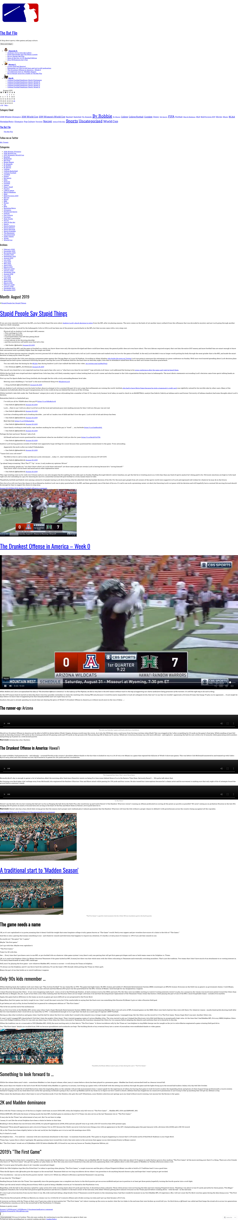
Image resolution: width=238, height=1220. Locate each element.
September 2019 (10, 256)
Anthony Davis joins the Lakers (19, 53)
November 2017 (9, 290)
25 (14, 101)
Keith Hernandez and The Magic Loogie (22, 54)
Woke (6, 238)
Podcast (7, 213)
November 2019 (10, 253)
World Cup (110, 121)
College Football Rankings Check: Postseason (24, 80)
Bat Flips (7, 160)
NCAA (232, 117)
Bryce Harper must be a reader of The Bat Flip (24, 73)
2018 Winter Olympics (10, 117)
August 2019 (8, 258)
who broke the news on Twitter (119, 358)
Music (225, 117)
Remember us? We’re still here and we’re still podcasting (29, 68)
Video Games (9, 236)
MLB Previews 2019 (208, 117)
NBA (5, 201)
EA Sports (163, 117)
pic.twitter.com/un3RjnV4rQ (96, 363)
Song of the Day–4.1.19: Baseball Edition (22, 58)
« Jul (1, 105)
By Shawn (116, 117)
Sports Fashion (9, 226)
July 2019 (7, 260)
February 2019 (9, 269)
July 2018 (7, 276)
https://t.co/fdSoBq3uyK (46, 401)
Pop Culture (29, 121)
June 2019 (7, 262)
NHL (5, 206)
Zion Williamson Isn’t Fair (17, 60)
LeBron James (9, 190)
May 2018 (7, 279)
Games (6, 185)
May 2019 (7, 263)
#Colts (35, 363)
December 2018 (9, 272)
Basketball (78, 117)
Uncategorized (90, 121)
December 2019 (9, 251)
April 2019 (8, 265)
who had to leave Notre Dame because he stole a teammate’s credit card (149, 388)
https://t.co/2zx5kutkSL (93, 427)
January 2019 (8, 270)
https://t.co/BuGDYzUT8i (90, 437)
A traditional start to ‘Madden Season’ (21, 72)
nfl (5, 205)
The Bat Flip (8, 33)
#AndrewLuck (64, 381)
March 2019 (8, 267)
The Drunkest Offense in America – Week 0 (24, 70)
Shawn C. (26, 812)
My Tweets (4, 142)
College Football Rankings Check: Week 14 (23, 84)
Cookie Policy (51, 1219)
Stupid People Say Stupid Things (33, 313)
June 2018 (7, 278)
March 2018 (8, 283)
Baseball (69, 117)
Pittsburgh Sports (10, 212)
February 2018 (9, 285)
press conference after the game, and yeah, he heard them (156, 370)
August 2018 (8, 274)
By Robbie (102, 116)
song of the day (59, 122)
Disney (156, 117)
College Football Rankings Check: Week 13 (23, 85)
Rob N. (14, 488)
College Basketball (11, 171)
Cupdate (148, 117)
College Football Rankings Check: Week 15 (23, 82)
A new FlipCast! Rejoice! (16, 66)
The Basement (9, 233)
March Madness (189, 117)
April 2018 (8, 281)
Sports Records (9, 229)
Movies (219, 117)
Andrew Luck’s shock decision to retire (78, 323)
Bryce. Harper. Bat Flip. (16, 56)
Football (179, 117)
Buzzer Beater (9, 162)
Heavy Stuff (8, 187)
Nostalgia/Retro (7, 122)
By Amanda (87, 117)
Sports (72, 121)
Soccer (47, 121)
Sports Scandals (10, 231)
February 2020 (9, 249)
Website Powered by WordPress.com (14, 1211)
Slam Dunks (8, 219)
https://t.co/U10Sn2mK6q (24, 421)
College (124, 117)
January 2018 (8, 286)
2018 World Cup (30, 117)
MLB (198, 117)
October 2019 (9, 255)
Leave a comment (40, 488)
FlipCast (7, 182)
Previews (39, 122)
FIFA (171, 116)
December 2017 (9, 288)
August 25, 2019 (29, 345)
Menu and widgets (6, 44)
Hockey (7, 189)
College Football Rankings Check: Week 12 (23, 87)
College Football (136, 117)
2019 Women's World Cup (52, 117)
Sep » (6, 105)
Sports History (9, 228)
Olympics (18, 121)
